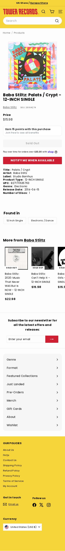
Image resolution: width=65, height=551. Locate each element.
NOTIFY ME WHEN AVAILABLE (33, 160)
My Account (10, 486)
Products (19, 32)
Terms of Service (13, 481)
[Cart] (52, 11)
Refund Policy (11, 470)
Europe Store (39, 3)
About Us (8, 450)
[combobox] (32, 21)
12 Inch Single (15, 220)
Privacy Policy (11, 476)
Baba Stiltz (10, 107)
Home (6, 32)
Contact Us (10, 460)
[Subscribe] (51, 339)
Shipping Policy (12, 465)
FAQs (6, 455)
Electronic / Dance (42, 220)
